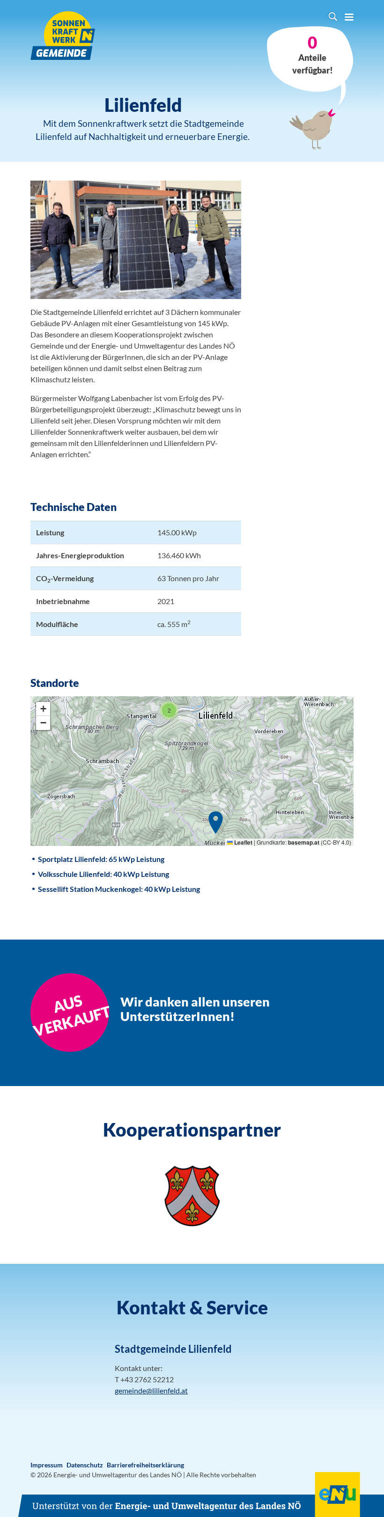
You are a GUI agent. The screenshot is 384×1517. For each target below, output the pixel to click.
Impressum (46, 1465)
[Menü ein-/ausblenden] (349, 17)
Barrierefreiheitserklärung (145, 1465)
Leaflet (242, 842)
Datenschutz (84, 1465)
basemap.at (303, 842)
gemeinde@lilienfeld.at (151, 1390)
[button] (215, 822)
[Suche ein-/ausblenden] (333, 17)
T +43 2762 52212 (144, 1379)
